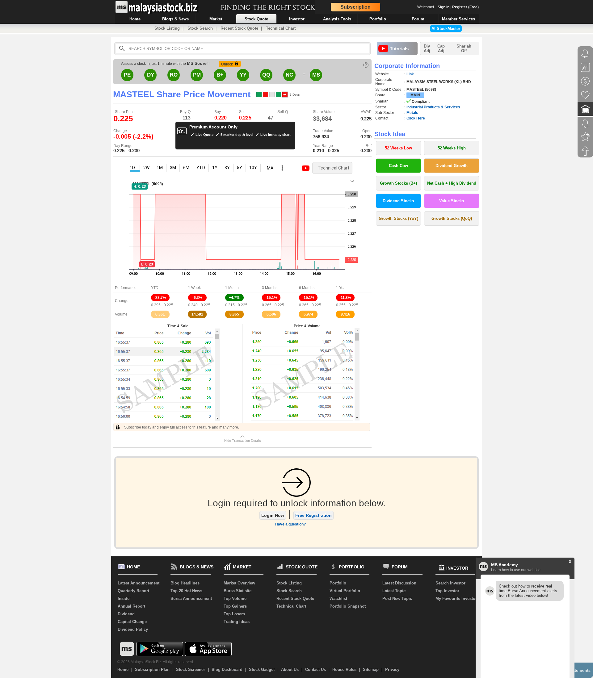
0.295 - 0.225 (162, 305)
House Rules (344, 669)
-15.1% (271, 297)
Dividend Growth (451, 165)
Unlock (227, 64)
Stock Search (200, 28)
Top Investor (447, 590)
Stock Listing (167, 28)
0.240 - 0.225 (199, 305)
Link (410, 74)
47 (270, 117)
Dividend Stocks (398, 201)
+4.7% (234, 297)
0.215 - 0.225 (236, 305)
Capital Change (132, 621)
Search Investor (450, 583)
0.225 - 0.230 (126, 150)
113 (187, 117)
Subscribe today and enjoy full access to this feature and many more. (181, 427)
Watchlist (338, 598)
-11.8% (345, 297)
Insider (124, 598)
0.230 (366, 136)
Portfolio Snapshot (348, 606)
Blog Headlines (185, 583)
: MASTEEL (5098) (420, 89)
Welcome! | (448, 7)
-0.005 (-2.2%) (133, 136)
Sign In (443, 7)
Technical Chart (281, 28)
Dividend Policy (133, 629)
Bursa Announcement (191, 598)
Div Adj (427, 48)
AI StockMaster (445, 28)
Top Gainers (235, 606)
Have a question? (290, 524)
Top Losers (234, 614)
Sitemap (371, 669)
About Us (290, 669)
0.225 (245, 117)
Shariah (463, 48)
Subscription (355, 7)
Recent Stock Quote (239, 28)
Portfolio (338, 583)
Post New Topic (397, 598)
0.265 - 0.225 (273, 305)
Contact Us (315, 669)
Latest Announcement (138, 583)
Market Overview (239, 583)
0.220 (220, 117)
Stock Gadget (262, 669)
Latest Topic (394, 590)
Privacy (392, 669)
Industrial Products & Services (433, 107)
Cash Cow (398, 165)
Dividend (126, 614)
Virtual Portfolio (345, 590)
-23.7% (160, 297)
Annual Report (131, 606)
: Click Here (414, 118)
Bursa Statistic (237, 590)
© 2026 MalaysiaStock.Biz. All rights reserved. (155, 662)
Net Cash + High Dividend (451, 183)
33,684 (322, 118)
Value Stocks (451, 201)
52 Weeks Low (398, 148)
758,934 (321, 136)
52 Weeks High (452, 148)
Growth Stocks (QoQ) (451, 218)
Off (464, 50)
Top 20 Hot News (186, 590)
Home (122, 669)
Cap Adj (441, 48)
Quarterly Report (133, 590)
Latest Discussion (399, 583)
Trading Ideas (237, 621)
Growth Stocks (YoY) (398, 218)
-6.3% (197, 297)
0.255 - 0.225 (347, 305)
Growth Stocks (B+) (398, 183)
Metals (412, 113)
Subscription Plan (152, 669)
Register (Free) (465, 7)
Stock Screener (190, 669)
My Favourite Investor (456, 598)
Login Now (272, 515)
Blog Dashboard (227, 669)
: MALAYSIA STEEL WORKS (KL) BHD (437, 82)
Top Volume (235, 598)
